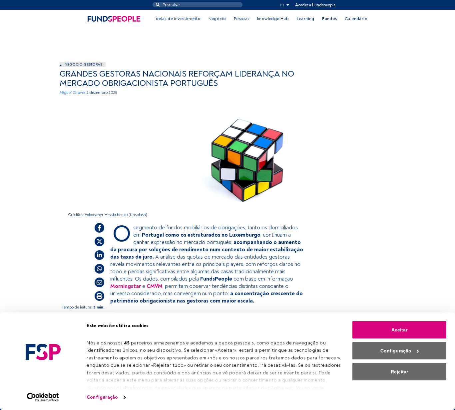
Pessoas (241, 18)
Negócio (217, 18)
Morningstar (125, 286)
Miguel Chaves (73, 92)
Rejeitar (399, 371)
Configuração (102, 397)
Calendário (356, 18)
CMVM (155, 286)
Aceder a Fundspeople (315, 5)
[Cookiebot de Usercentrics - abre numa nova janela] (43, 397)
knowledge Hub (273, 18)
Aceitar (399, 329)
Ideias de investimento (178, 18)
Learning (305, 18)
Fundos (329, 18)
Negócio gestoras (83, 64)
